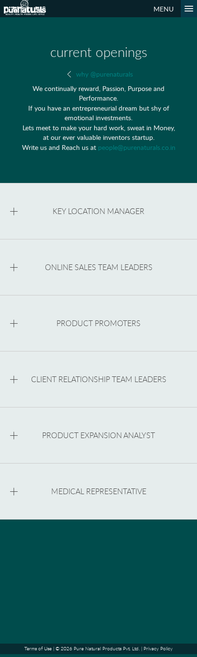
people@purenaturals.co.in (136, 147)
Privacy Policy (158, 649)
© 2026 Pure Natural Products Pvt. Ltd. (97, 649)
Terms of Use (38, 649)
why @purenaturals (103, 74)
